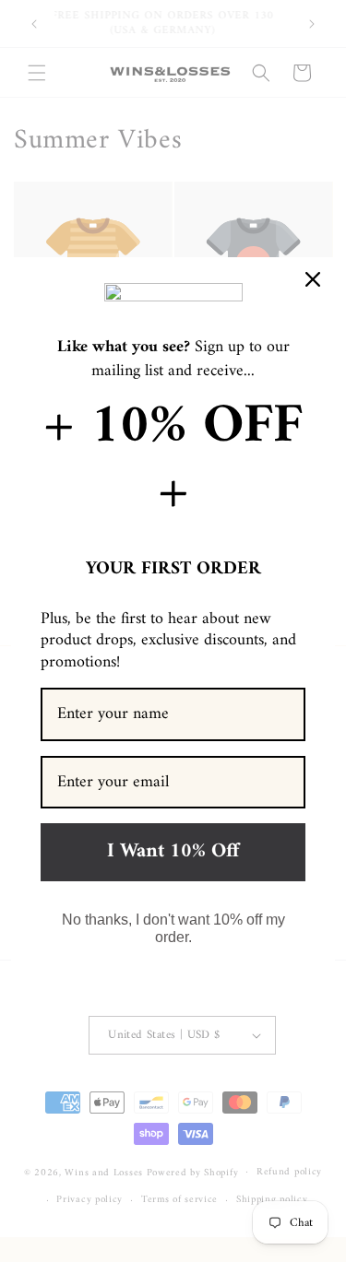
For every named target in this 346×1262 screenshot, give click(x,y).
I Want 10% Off (173, 851)
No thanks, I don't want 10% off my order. (173, 928)
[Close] (313, 279)
